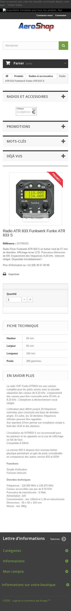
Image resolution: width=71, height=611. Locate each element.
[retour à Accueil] (6, 76)
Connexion (60, 15)
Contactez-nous (45, 15)
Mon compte (13, 571)
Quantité (11, 294)
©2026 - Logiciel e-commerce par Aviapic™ (26, 600)
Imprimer (14, 274)
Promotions (18, 126)
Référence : (9, 243)
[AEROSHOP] (35, 27)
